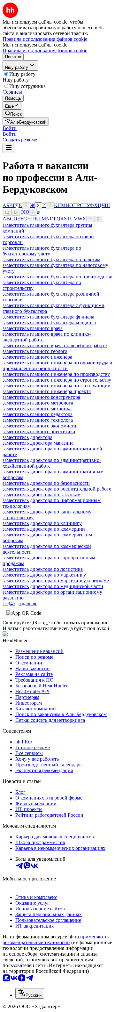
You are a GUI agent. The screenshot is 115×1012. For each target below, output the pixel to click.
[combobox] (29, 993)
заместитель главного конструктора (41, 397)
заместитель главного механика (37, 408)
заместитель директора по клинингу (42, 523)
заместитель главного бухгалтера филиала (48, 316)
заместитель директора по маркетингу (44, 575)
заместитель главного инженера (37, 357)
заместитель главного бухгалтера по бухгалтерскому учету (42, 250)
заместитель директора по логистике (43, 569)
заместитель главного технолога (38, 420)
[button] (10, 128)
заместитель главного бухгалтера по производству (57, 276)
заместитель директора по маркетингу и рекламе (56, 580)
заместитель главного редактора (38, 414)
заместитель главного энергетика (39, 431)
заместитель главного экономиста (39, 425)
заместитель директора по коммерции (44, 529)
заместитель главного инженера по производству (56, 374)
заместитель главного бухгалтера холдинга (49, 322)
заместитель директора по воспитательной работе (57, 489)
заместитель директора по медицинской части (53, 586)
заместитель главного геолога (35, 351)
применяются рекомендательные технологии (56, 939)
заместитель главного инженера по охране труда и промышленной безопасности (57, 365)
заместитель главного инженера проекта (47, 391)
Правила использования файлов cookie (45, 50)
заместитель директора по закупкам (41, 494)
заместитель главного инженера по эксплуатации (57, 385)
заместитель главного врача (33, 328)
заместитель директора (27, 437)
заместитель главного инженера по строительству (57, 380)
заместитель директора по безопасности (46, 483)
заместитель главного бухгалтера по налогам (51, 259)
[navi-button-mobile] (9, 148)
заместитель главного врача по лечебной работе (55, 345)
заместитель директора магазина (38, 443)
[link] (13, 114)
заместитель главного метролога (38, 403)
